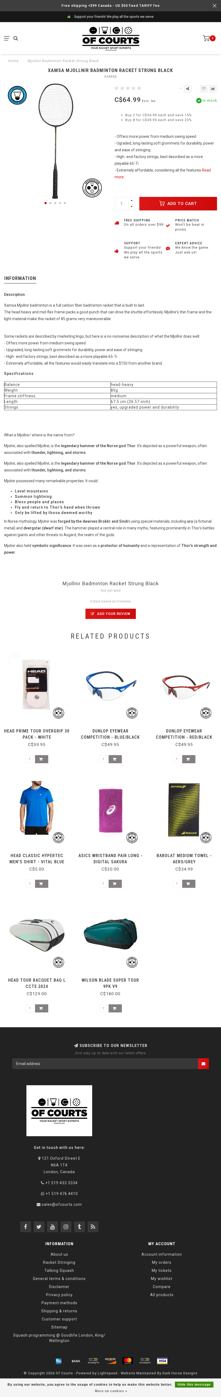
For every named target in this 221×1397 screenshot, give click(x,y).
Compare (162, 1287)
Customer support (59, 1319)
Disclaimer (59, 1287)
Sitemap (59, 1327)
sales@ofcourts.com (62, 1204)
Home (13, 61)
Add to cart (181, 203)
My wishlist (161, 1278)
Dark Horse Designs (180, 1373)
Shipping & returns (59, 1311)
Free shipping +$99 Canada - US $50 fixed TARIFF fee (110, 6)
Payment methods (59, 1303)
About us (59, 1254)
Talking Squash (59, 1270)
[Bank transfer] (76, 1361)
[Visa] (162, 1361)
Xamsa (110, 76)
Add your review (113, 614)
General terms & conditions (59, 1278)
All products (162, 1295)
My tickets (162, 1270)
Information (20, 278)
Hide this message (194, 1384)
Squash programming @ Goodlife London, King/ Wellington (59, 1338)
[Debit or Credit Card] (93, 1361)
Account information (161, 1254)
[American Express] (58, 1361)
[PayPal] (145, 1361)
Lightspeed (108, 1373)
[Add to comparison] (213, 89)
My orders (161, 1262)
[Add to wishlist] (204, 89)
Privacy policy (59, 1295)
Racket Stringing (59, 1262)
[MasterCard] (127, 1361)
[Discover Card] (110, 1361)
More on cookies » (111, 1391)
